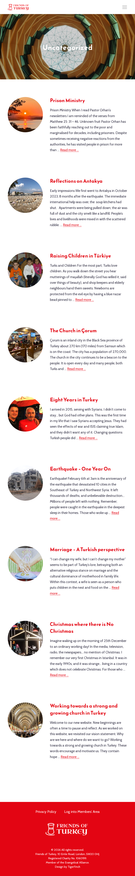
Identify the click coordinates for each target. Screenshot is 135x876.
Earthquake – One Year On (80, 468)
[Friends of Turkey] (18, 7)
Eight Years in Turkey (74, 399)
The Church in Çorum (73, 330)
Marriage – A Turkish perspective (87, 549)
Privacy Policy (46, 812)
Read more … (69, 150)
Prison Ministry (67, 100)
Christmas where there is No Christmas (82, 627)
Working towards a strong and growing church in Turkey (84, 709)
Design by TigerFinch (67, 866)
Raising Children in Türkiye (80, 255)
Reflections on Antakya (76, 181)
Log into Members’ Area (82, 812)
